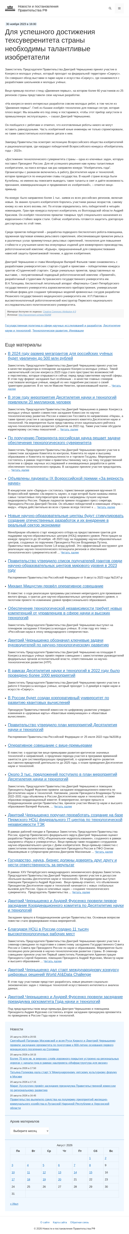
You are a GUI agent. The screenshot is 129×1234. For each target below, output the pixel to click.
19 (44, 1179)
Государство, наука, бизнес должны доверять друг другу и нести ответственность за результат (62, 862)
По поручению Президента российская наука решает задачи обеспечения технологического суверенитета (64, 440)
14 (75, 1172)
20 (59, 1179)
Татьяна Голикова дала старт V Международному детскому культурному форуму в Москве (63, 1074)
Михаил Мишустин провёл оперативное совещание (55, 586)
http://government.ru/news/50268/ (35, 315)
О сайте (45, 1222)
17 (13, 1179)
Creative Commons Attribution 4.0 (59, 311)
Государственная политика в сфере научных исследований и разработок (53, 325)
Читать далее (69, 429)
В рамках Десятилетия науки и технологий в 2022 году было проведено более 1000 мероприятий (64, 673)
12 (44, 1172)
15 (90, 1172)
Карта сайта (60, 1222)
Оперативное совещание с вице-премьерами (50, 745)
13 (59, 1172)
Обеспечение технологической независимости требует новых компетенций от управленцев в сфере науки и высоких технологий (65, 613)
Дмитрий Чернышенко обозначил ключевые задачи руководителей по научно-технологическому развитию (58, 642)
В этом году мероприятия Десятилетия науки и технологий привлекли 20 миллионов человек (62, 399)
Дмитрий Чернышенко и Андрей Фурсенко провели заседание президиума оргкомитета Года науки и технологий (65, 999)
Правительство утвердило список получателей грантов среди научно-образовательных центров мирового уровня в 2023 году (65, 565)
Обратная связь (79, 1222)
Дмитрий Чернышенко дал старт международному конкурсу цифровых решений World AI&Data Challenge (63, 972)
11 (28, 1172)
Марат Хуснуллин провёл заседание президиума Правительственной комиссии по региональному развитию (63, 1088)
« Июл (14, 1203)
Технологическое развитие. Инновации (58, 330)
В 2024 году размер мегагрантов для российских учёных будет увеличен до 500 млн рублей (60, 355)
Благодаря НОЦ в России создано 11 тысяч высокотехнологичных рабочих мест (48, 931)
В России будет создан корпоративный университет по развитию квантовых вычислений (58, 700)
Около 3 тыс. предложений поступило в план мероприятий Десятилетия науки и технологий (62, 776)
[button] (110, 8)
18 (28, 1179)
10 (13, 1172)
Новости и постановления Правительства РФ (38, 8)
